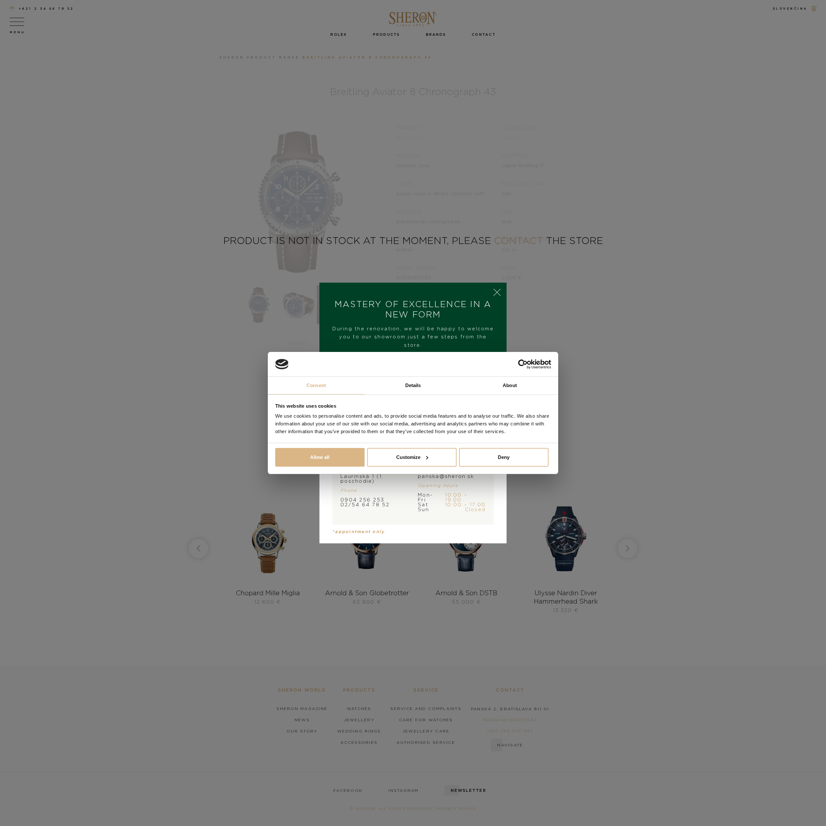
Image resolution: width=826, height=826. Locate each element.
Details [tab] (413, 385)
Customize (408, 457)
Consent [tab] (316, 385)
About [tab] (510, 385)
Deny (503, 457)
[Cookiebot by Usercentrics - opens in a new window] (523, 364)
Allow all (319, 457)
